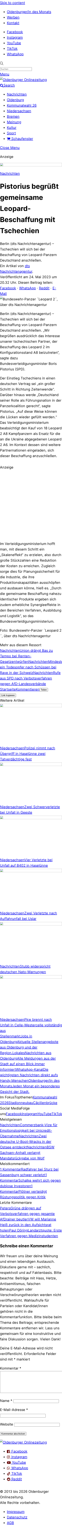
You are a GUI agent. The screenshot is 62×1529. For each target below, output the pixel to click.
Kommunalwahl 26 (22, 105)
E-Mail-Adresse (14, 1410)
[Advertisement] (31, 505)
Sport (11, 133)
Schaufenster (21, 139)
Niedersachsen (19, 111)
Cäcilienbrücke (45, 1103)
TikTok (12, 48)
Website (6, 1424)
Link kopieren (8, 695)
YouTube (14, 43)
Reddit (44, 288)
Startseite (8, 689)
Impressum (15, 1512)
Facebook (15, 32)
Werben (13, 17)
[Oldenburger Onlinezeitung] (23, 1442)
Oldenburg (15, 100)
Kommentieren (27, 689)
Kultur (11, 127)
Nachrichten (17, 94)
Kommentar (10, 1368)
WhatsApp (15, 54)
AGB (10, 1523)
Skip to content (12, 3)
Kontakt (13, 23)
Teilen (44, 689)
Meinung (14, 122)
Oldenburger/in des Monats (29, 12)
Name (6, 1401)
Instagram (15, 37)
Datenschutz (17, 1517)
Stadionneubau (20, 1103)
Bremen (13, 116)
